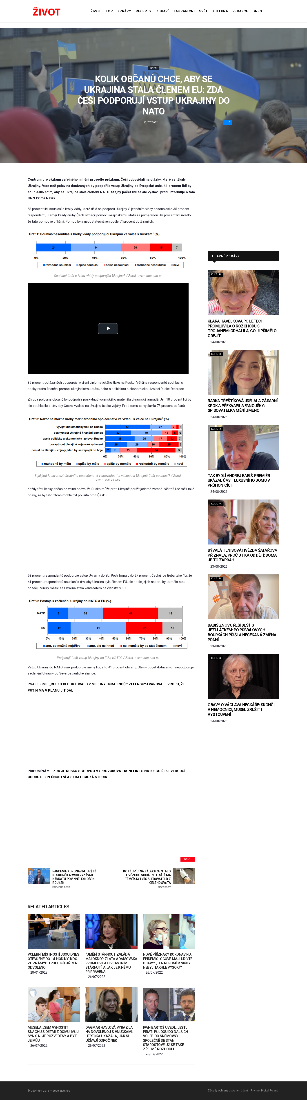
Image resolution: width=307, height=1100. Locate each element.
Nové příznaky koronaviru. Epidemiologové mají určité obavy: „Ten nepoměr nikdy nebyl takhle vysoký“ (167, 961)
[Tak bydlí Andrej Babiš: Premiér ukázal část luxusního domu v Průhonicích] (243, 447)
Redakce (240, 11)
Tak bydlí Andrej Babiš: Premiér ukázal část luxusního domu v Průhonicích (239, 480)
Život (96, 11)
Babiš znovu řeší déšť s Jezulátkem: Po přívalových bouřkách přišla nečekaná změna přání (242, 632)
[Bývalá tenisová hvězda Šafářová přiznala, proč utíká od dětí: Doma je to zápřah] (243, 522)
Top (109, 11)
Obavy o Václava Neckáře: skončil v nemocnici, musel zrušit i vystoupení (242, 709)
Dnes (257, 11)
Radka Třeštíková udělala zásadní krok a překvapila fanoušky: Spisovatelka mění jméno (243, 405)
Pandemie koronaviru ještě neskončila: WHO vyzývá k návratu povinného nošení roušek (74, 879)
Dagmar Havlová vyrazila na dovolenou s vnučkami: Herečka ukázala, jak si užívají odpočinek (109, 1034)
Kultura (220, 11)
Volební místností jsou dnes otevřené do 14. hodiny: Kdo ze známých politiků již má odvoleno (53, 961)
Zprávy (124, 11)
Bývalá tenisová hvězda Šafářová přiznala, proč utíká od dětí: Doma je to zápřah (242, 555)
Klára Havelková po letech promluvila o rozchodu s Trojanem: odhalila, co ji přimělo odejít (242, 328)
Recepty (144, 11)
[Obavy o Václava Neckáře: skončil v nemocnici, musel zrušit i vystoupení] (243, 676)
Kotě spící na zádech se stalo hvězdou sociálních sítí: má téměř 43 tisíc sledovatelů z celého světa (147, 879)
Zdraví (162, 11)
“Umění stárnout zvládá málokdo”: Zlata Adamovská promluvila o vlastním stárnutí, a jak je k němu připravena (111, 963)
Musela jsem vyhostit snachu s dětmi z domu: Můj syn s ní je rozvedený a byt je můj (53, 1034)
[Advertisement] (111, 535)
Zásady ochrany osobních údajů (228, 1090)
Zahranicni (184, 11)
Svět (203, 11)
